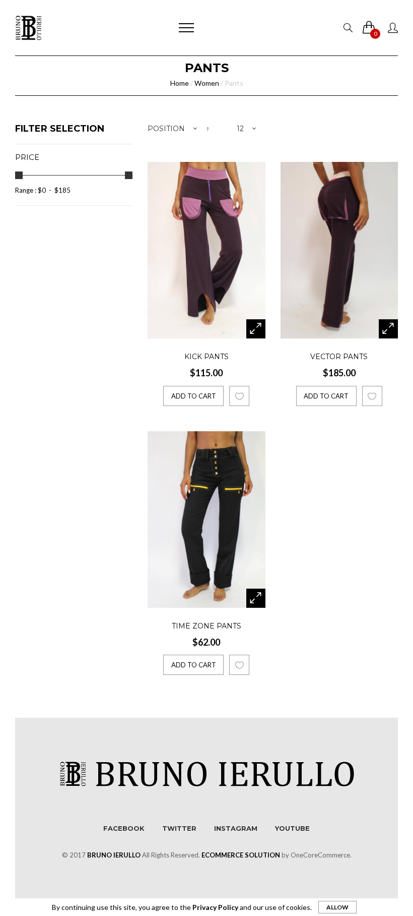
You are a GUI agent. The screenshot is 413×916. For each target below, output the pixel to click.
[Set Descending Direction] (207, 129)
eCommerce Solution (240, 855)
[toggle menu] (186, 28)
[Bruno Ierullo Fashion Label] (28, 28)
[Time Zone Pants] (206, 519)
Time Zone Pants (206, 626)
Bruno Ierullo (114, 855)
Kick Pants (206, 356)
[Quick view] (255, 328)
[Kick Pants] (206, 250)
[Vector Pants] (339, 250)
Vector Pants (339, 356)
